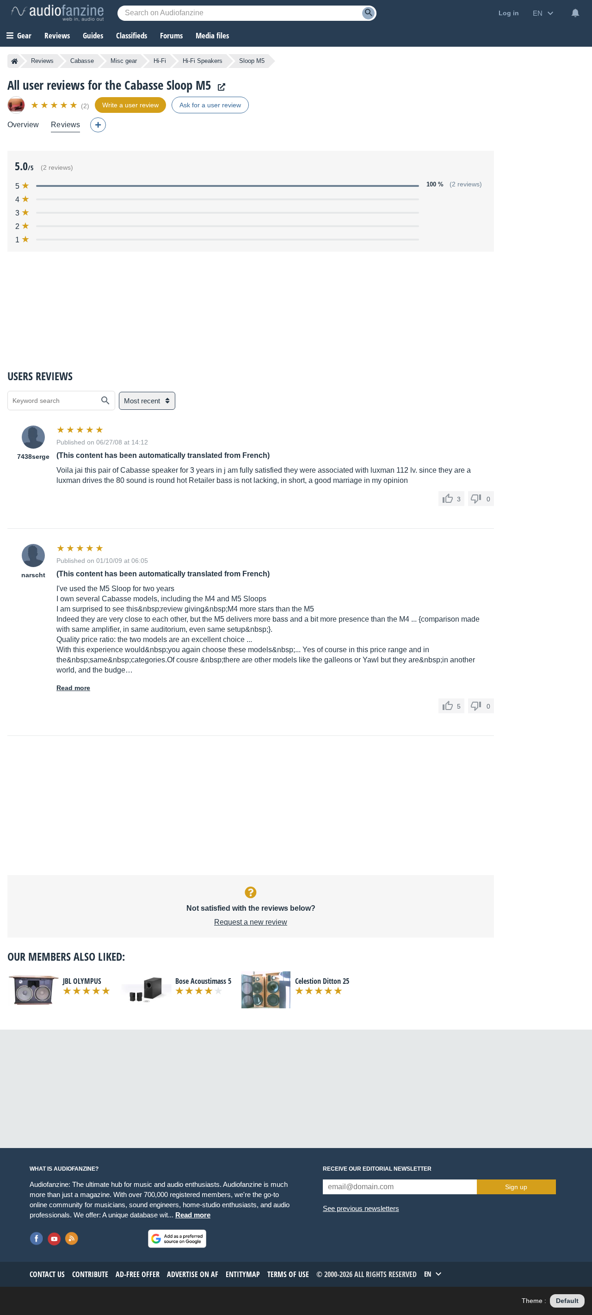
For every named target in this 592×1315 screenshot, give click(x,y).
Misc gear (124, 60)
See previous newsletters (361, 1208)
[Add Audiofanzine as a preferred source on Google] (177, 1238)
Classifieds (131, 35)
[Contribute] (98, 124)
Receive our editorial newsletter (377, 1169)
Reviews (57, 35)
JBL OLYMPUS (82, 981)
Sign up (516, 1187)
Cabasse (82, 60)
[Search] (368, 13)
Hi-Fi (160, 60)
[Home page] (14, 61)
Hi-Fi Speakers (202, 60)
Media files (212, 35)
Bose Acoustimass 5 (203, 981)
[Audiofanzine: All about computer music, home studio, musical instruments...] (57, 13)
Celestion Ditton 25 (322, 981)
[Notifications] (575, 13)
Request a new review (250, 922)
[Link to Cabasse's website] (219, 87)
